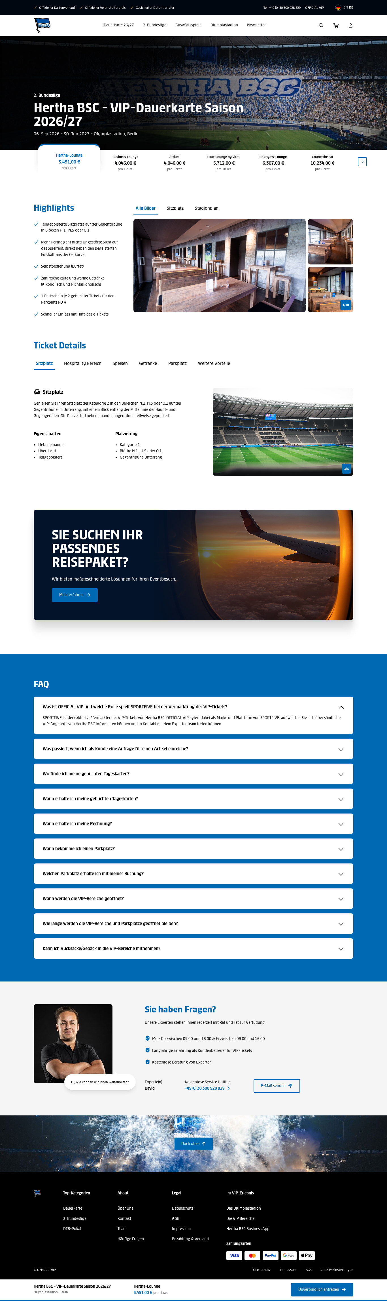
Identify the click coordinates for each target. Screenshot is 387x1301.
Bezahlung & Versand (190, 1239)
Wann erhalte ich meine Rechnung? (77, 823)
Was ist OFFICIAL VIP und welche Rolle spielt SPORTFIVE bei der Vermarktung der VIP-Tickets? (135, 706)
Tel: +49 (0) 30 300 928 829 (282, 8)
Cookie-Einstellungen (337, 1270)
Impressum (181, 1228)
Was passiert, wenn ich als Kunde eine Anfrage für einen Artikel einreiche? (115, 748)
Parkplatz (177, 363)
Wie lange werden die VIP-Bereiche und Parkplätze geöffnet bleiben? (110, 923)
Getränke (148, 363)
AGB (175, 1218)
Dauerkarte (72, 1208)
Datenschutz (182, 1208)
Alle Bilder (146, 208)
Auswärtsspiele (188, 25)
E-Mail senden (277, 1085)
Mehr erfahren (74, 594)
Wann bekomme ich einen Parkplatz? (79, 848)
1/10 (346, 305)
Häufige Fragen (131, 1239)
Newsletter (256, 25)
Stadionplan (206, 208)
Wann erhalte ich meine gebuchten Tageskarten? (90, 798)
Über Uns (125, 1208)
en (346, 7)
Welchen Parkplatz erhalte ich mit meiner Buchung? (93, 873)
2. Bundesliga (154, 25)
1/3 (346, 469)
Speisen (120, 363)
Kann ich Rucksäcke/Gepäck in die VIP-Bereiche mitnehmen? (101, 948)
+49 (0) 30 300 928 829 (207, 1088)
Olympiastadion (224, 25)
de (351, 7)
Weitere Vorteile (214, 363)
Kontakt (124, 1218)
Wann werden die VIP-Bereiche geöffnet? (83, 898)
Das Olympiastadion (243, 1208)
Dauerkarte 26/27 (119, 25)
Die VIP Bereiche (240, 1218)
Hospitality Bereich (82, 363)
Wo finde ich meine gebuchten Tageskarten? (86, 773)
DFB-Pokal (72, 1228)
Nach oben (193, 1143)
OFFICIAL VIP (314, 8)
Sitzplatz (175, 208)
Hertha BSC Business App (247, 1228)
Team (122, 1228)
